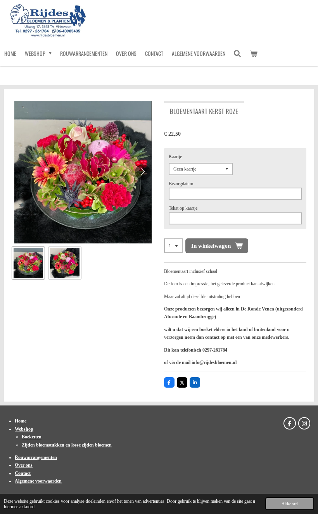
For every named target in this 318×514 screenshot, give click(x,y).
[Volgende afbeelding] (142, 172)
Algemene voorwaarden (38, 481)
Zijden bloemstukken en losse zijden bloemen (67, 445)
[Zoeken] (238, 53)
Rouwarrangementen (36, 457)
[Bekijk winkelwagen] (253, 53)
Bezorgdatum (181, 183)
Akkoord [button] (290, 503)
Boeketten (31, 437)
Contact (23, 473)
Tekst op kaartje (183, 208)
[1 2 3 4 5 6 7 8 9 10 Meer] (173, 245)
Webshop (24, 429)
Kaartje (175, 156)
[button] (28, 263)
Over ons (24, 465)
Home (20, 421)
